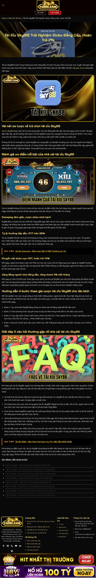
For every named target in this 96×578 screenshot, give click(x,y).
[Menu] (3, 5)
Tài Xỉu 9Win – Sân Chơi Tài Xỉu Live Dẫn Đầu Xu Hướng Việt (31, 473)
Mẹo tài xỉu (62, 527)
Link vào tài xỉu (32, 533)
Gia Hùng (61, 48)
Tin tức (61, 524)
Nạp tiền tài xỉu (32, 530)
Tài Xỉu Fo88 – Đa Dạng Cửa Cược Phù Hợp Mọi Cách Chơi (30, 495)
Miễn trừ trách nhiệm (33, 547)
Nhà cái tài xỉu (63, 530)
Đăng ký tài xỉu (32, 527)
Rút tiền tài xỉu (42, 530)
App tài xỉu (62, 536)
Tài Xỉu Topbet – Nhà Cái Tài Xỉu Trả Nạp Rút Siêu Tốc (28, 465)
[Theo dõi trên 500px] (20, 546)
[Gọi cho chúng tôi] (12, 546)
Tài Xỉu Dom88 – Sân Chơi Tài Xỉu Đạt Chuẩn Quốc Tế (28, 482)
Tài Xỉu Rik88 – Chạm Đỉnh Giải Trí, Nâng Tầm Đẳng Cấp (29, 478)
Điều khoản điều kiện (34, 544)
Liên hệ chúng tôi (32, 550)
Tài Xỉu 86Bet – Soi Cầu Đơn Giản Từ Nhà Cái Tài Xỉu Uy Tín (30, 491)
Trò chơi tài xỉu (63, 533)
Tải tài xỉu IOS (31, 521)
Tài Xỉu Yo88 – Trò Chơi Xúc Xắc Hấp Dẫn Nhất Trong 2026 (30, 486)
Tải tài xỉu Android (43, 521)
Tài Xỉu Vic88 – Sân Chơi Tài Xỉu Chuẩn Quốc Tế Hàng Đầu (30, 469)
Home (4, 18)
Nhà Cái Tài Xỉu (15, 18)
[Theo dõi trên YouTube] (16, 546)
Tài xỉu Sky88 (7, 131)
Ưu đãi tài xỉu (42, 533)
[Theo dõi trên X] (4, 546)
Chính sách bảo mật (33, 541)
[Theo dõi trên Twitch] (12, 551)
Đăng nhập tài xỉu (44, 527)
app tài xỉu (80, 68)
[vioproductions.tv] (48, 5)
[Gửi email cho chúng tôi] (8, 546)
